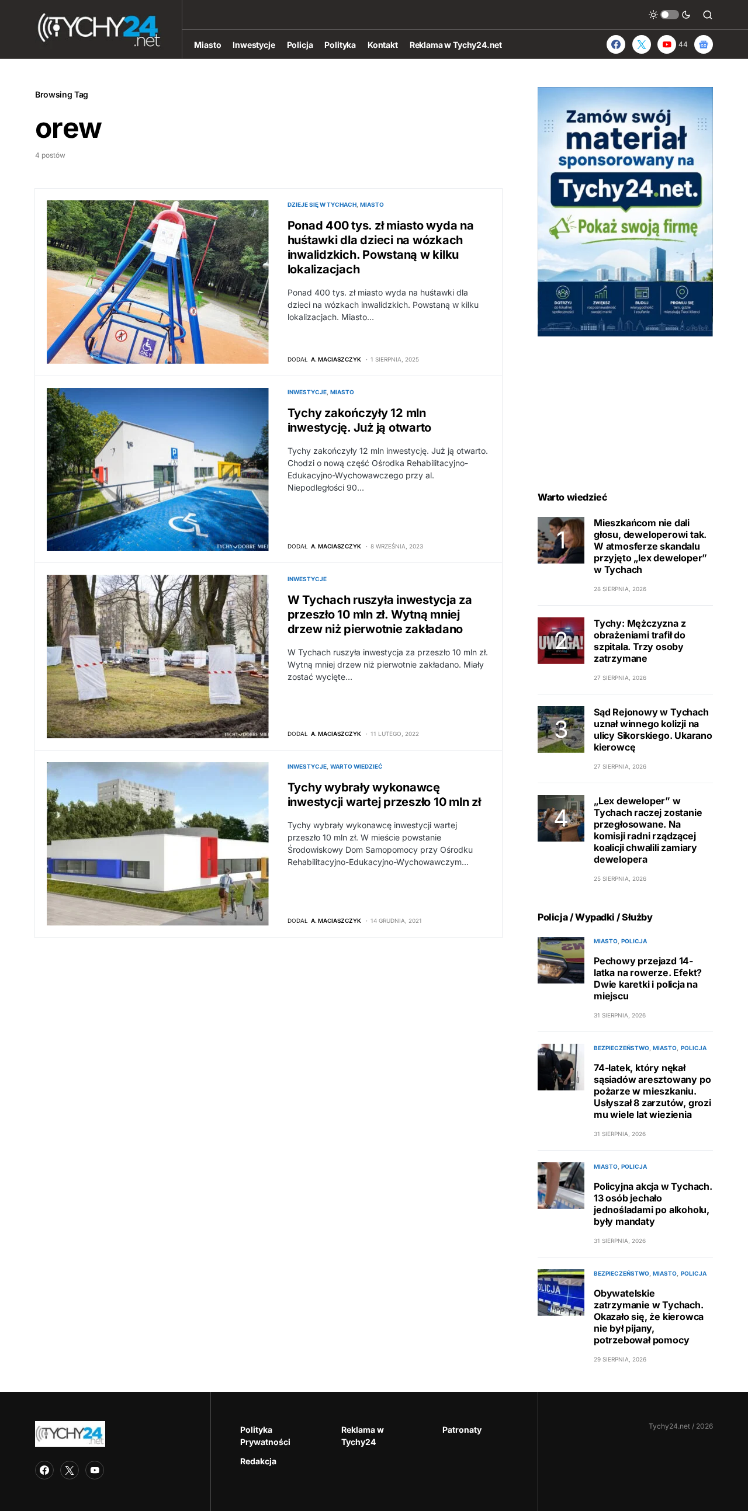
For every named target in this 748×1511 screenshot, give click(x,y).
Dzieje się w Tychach (322, 204)
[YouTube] (94, 1470)
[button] (670, 14)
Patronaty (462, 1429)
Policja (634, 940)
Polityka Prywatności (265, 1436)
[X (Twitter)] (641, 44)
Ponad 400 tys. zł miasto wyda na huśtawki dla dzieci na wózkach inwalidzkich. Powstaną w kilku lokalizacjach (381, 247)
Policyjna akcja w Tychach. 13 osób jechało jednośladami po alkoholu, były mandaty (653, 1203)
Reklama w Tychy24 (362, 1436)
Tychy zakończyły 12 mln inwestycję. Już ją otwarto (360, 420)
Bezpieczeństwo (621, 1047)
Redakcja (258, 1461)
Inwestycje (307, 391)
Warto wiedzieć (356, 766)
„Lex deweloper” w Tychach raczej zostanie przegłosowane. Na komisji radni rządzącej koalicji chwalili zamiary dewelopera (648, 830)
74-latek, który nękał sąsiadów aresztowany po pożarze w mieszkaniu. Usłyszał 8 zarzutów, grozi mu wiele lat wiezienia (652, 1091)
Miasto (372, 204)
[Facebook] (616, 44)
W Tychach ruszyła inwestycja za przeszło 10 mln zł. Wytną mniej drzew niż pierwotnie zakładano (380, 614)
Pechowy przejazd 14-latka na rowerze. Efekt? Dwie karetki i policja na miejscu (648, 978)
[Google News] (703, 44)
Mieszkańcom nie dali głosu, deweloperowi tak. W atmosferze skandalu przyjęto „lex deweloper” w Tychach (650, 546)
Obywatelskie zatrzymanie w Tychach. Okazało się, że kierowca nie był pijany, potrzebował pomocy (649, 1316)
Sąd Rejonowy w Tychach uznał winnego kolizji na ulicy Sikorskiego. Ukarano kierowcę (653, 729)
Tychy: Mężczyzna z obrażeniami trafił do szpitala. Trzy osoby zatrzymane (639, 640)
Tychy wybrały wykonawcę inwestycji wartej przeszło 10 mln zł (384, 794)
